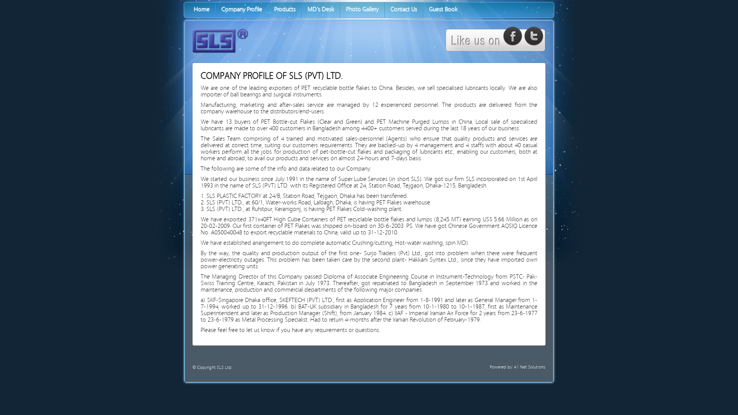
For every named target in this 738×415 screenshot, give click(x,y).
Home (201, 9)
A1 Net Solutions (529, 367)
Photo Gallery (362, 9)
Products (285, 9)
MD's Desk (321, 9)
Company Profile (241, 9)
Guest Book (443, 9)
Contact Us (404, 9)
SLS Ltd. (224, 367)
